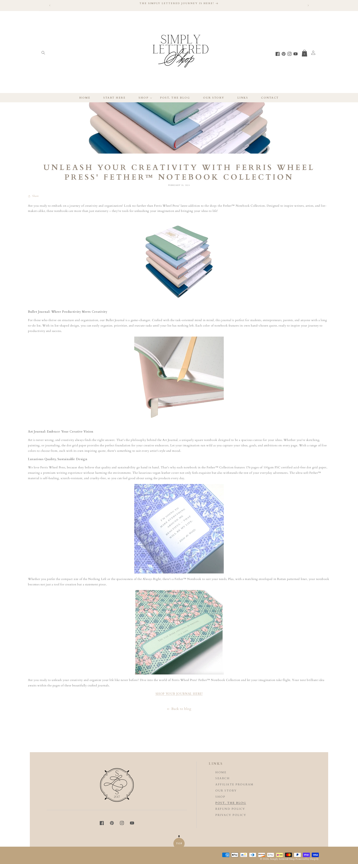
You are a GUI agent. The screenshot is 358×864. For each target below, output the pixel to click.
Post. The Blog (230, 803)
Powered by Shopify (307, 859)
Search (222, 778)
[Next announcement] (308, 5)
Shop (220, 797)
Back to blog (181, 709)
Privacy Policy (230, 815)
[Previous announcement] (50, 5)
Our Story (226, 791)
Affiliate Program (234, 784)
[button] (43, 53)
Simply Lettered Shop (283, 859)
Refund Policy (230, 809)
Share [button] (35, 196)
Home (220, 772)
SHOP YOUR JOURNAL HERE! (179, 694)
